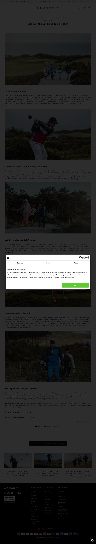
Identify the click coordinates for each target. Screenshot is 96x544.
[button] (91, 539)
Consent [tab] (20, 263)
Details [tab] (48, 263)
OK (75, 285)
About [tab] (76, 263)
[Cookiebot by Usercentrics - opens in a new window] (80, 257)
